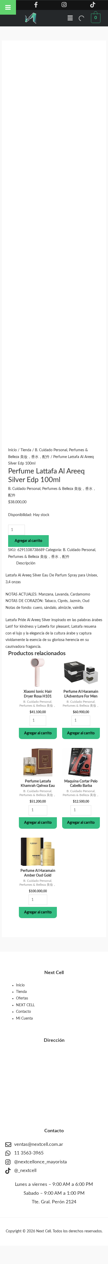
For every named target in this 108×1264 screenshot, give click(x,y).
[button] (70, 18)
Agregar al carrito (28, 541)
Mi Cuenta (24, 1018)
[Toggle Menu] (8, 7)
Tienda (25, 450)
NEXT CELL (25, 1005)
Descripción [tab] (25, 563)
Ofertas (22, 998)
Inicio (12, 450)
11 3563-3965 (29, 1153)
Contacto (23, 1012)
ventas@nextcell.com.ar (38, 1144)
